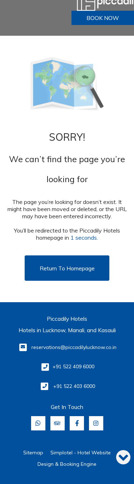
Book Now (102, 17)
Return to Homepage (67, 268)
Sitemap (33, 452)
